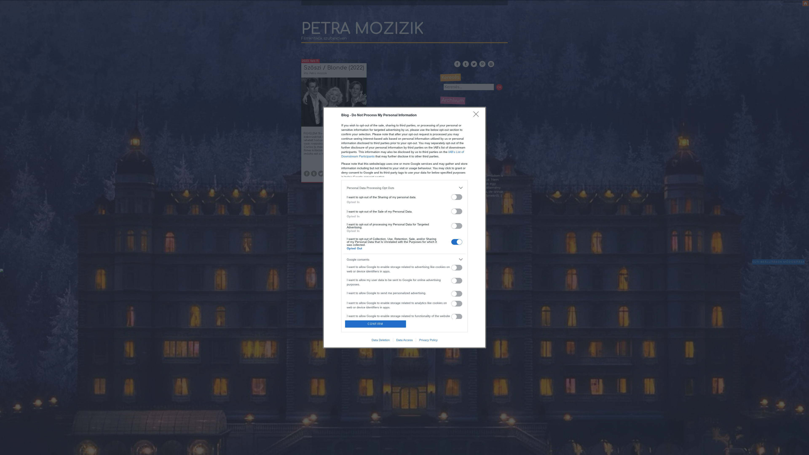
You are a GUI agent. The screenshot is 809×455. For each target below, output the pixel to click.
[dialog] (404, 227)
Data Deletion (381, 340)
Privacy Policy (428, 340)
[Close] (477, 115)
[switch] (456, 197)
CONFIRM (375, 323)
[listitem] (404, 188)
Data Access (404, 340)
